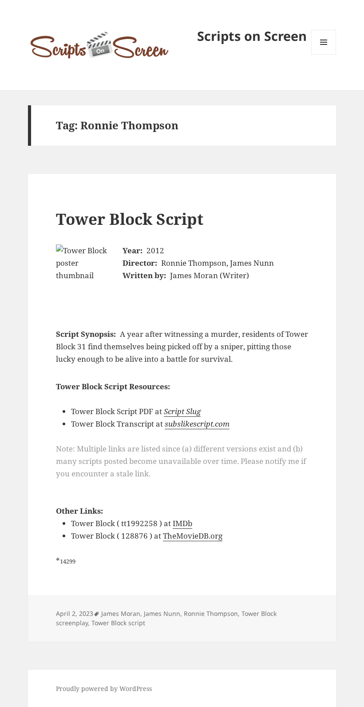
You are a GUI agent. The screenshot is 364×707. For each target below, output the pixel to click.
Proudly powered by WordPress (104, 688)
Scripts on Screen (252, 35)
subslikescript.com (197, 424)
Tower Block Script (129, 218)
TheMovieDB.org (192, 536)
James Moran (120, 613)
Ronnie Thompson (211, 613)
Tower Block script (118, 623)
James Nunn (162, 613)
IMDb (182, 523)
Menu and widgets (324, 54)
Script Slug (182, 411)
